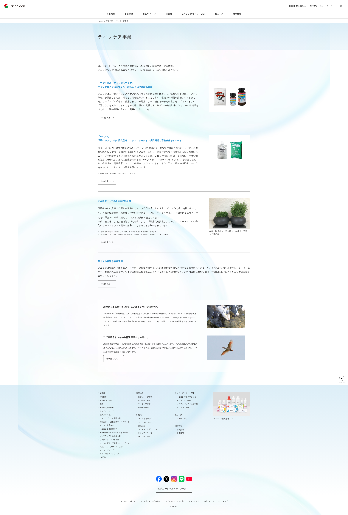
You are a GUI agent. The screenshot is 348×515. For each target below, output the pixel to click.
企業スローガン (106, 415)
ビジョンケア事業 (145, 397)
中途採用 (180, 433)
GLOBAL (313, 6)
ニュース (219, 14)
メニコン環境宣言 (107, 425)
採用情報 (237, 14)
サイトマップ (223, 501)
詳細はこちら (112, 358)
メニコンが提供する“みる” (187, 397)
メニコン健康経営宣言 (108, 429)
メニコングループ (107, 450)
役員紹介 (141, 426)
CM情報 (103, 457)
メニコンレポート (184, 408)
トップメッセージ (107, 411)
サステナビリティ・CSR (193, 14)
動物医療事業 (143, 408)
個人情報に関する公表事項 (150, 501)
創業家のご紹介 (106, 400)
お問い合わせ (209, 501)
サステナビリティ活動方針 (187, 404)
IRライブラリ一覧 (145, 433)
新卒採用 (180, 430)
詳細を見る (106, 117)
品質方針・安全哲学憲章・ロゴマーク (115, 422)
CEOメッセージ (144, 419)
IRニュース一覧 (144, 436)
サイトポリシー (194, 501)
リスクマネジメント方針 (109, 440)
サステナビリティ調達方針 (110, 418)
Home (100, 21)
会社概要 (103, 397)
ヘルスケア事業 (144, 400)
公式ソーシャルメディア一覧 (172, 488)
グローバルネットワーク (109, 454)
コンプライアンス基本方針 (110, 436)
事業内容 (129, 14)
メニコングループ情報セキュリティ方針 (115, 443)
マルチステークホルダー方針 (111, 447)
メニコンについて (145, 422)
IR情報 (168, 14)
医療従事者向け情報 (296, 6)
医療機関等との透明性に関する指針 (114, 432)
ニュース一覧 (182, 419)
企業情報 (111, 14)
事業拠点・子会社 (107, 408)
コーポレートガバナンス (148, 429)
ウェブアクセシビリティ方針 (174, 501)
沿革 (101, 404)
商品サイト (147, 14)
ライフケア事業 (144, 404)
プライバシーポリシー (128, 501)
